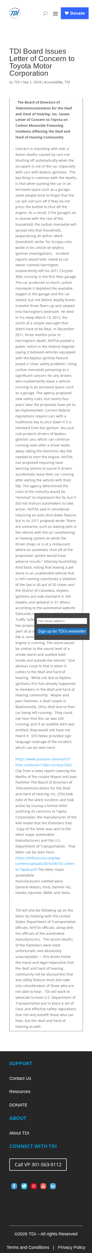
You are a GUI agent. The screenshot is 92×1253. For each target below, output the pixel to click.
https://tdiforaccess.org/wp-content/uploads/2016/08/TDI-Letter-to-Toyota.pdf (45, 864)
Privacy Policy (71, 1247)
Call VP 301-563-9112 (38, 1164)
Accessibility (53, 82)
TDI (17, 82)
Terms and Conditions (28, 1247)
